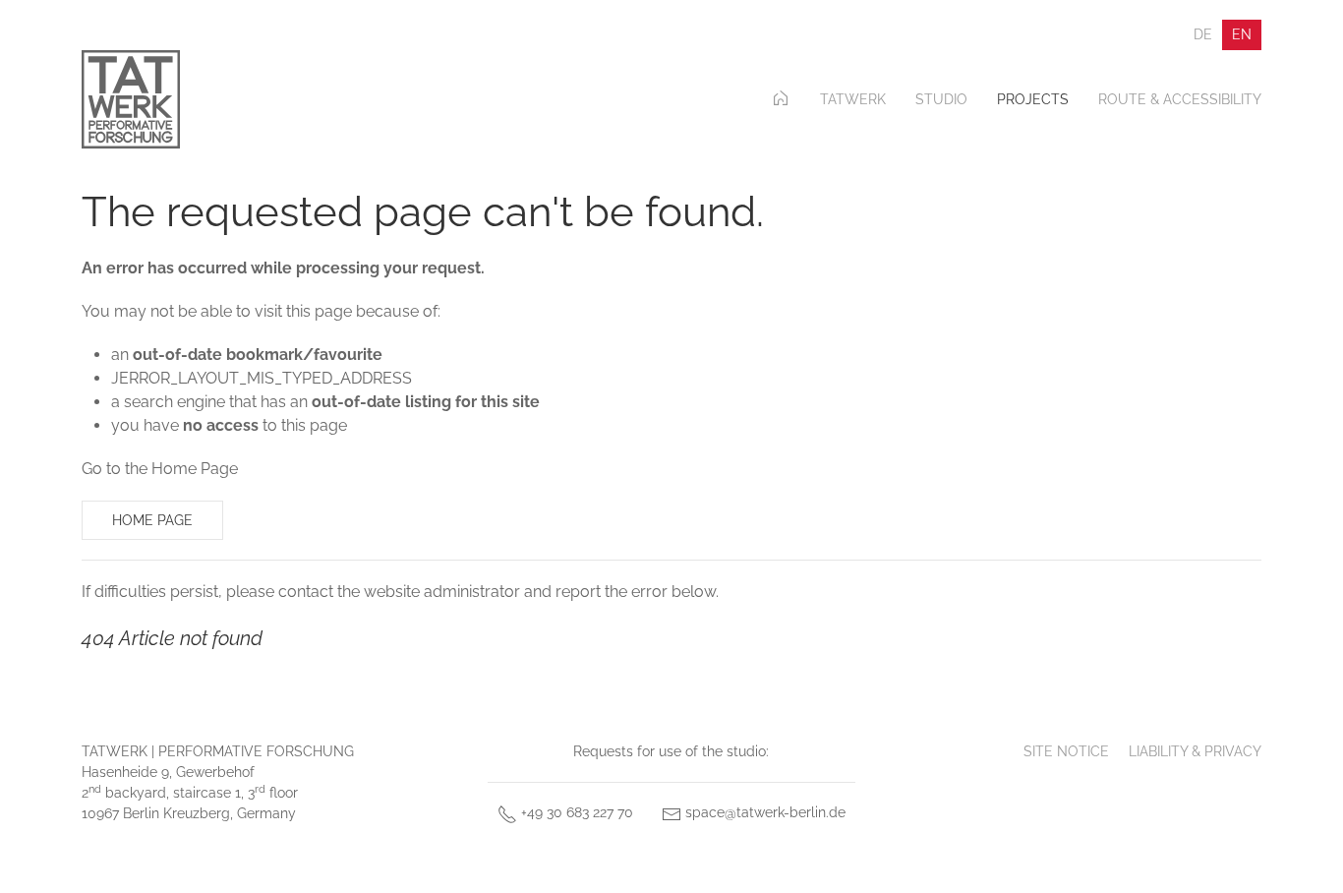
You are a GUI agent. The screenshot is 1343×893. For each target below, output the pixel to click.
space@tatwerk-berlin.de (763, 812)
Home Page (152, 520)
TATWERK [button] (853, 99)
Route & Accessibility (1179, 99)
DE (1203, 34)
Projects (1033, 99)
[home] (780, 99)
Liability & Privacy (1195, 751)
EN (1242, 34)
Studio (941, 99)
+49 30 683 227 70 (575, 812)
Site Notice (1066, 751)
